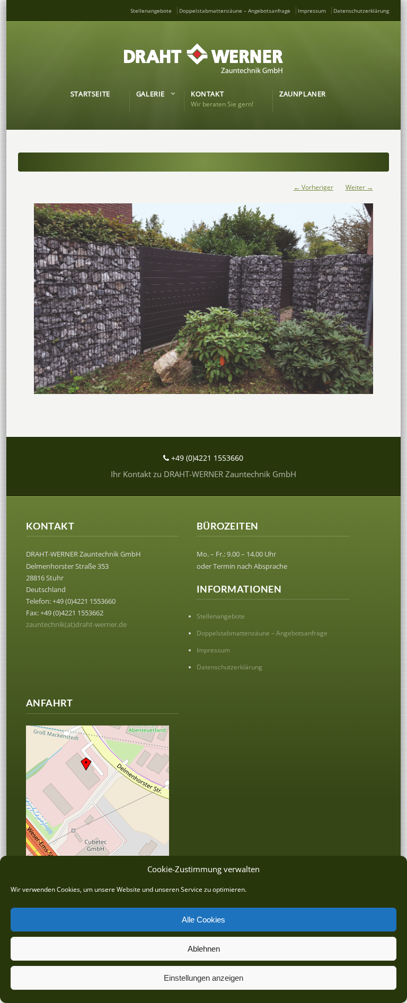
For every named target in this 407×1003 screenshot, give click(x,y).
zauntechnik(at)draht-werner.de (76, 624)
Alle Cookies (203, 919)
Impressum (312, 10)
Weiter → (359, 187)
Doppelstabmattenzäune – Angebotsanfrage (234, 10)
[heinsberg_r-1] (203, 293)
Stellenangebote (151, 10)
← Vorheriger (313, 187)
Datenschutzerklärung (361, 10)
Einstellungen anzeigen (203, 977)
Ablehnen (204, 948)
